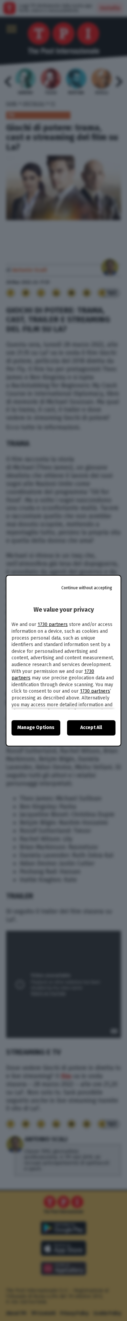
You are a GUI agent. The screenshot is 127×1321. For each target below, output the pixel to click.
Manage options (36, 727)
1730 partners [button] (53, 624)
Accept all (91, 727)
